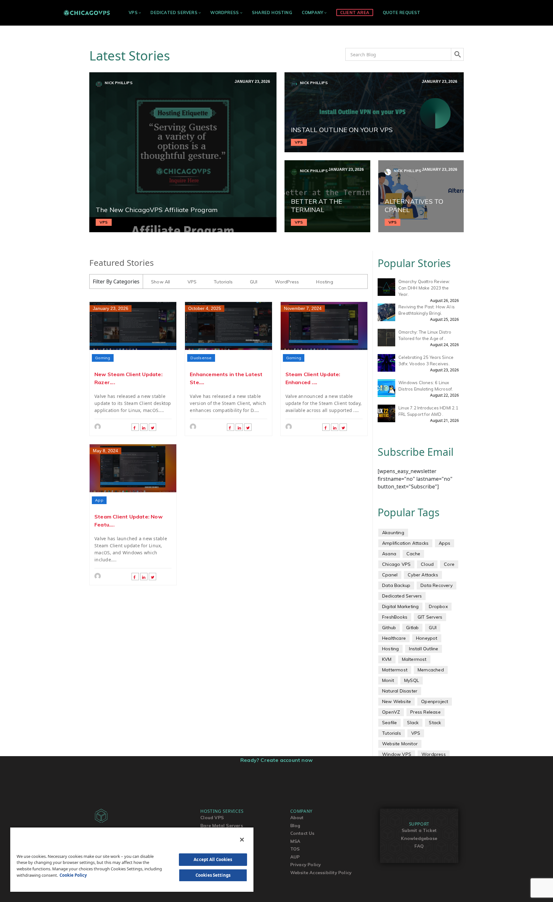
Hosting (324, 282)
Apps (444, 543)
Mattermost (394, 670)
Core (449, 564)
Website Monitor (400, 744)
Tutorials (223, 282)
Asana (389, 554)
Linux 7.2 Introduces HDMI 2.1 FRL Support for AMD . (428, 411)
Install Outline (423, 649)
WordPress (224, 12)
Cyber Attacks (423, 575)
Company (312, 12)
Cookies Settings (213, 875)
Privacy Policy (305, 864)
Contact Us (302, 833)
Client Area (354, 12)
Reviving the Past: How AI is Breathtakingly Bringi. (426, 310)
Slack (413, 722)
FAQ (419, 846)
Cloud (427, 564)
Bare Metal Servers (221, 825)
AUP (295, 856)
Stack (435, 722)
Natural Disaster (399, 691)
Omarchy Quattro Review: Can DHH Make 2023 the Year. (424, 288)
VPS (133, 12)
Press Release (425, 712)
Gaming (102, 357)
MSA (295, 841)
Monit (388, 680)
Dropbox (438, 606)
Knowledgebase (419, 838)
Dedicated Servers (173, 12)
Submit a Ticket (419, 830)
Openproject (434, 701)
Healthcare (394, 638)
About (297, 817)
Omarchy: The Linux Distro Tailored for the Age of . (424, 335)
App (99, 500)
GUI (254, 282)
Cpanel (389, 575)
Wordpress (433, 754)
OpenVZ (391, 712)
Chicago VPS (396, 564)
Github (389, 627)
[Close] (242, 840)
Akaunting (393, 532)
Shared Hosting (272, 12)
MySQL (411, 680)
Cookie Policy (73, 875)
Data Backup (396, 585)
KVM (387, 659)
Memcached (431, 670)
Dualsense (201, 357)
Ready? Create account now (276, 760)
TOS (295, 848)
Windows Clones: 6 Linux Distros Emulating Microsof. (425, 386)
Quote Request (402, 12)
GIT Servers (430, 617)
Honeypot (426, 638)
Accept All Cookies (213, 859)
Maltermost (414, 659)
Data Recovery (437, 585)
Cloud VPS (212, 817)
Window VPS (396, 754)
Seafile (389, 722)
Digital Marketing (400, 606)
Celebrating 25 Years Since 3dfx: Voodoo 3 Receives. (425, 360)
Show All (160, 282)
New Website (396, 701)
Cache (413, 554)
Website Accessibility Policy (321, 872)
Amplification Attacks (405, 543)
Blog (295, 825)
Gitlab (412, 627)
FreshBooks (394, 617)
